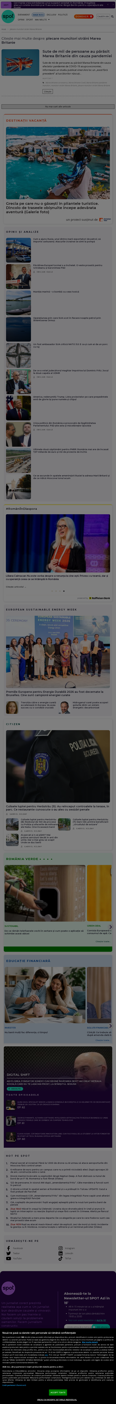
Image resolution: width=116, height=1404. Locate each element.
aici (46, 1355)
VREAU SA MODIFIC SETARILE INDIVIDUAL (57, 1399)
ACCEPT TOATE (58, 1392)
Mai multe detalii (90, 1342)
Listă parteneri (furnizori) (14, 1385)
